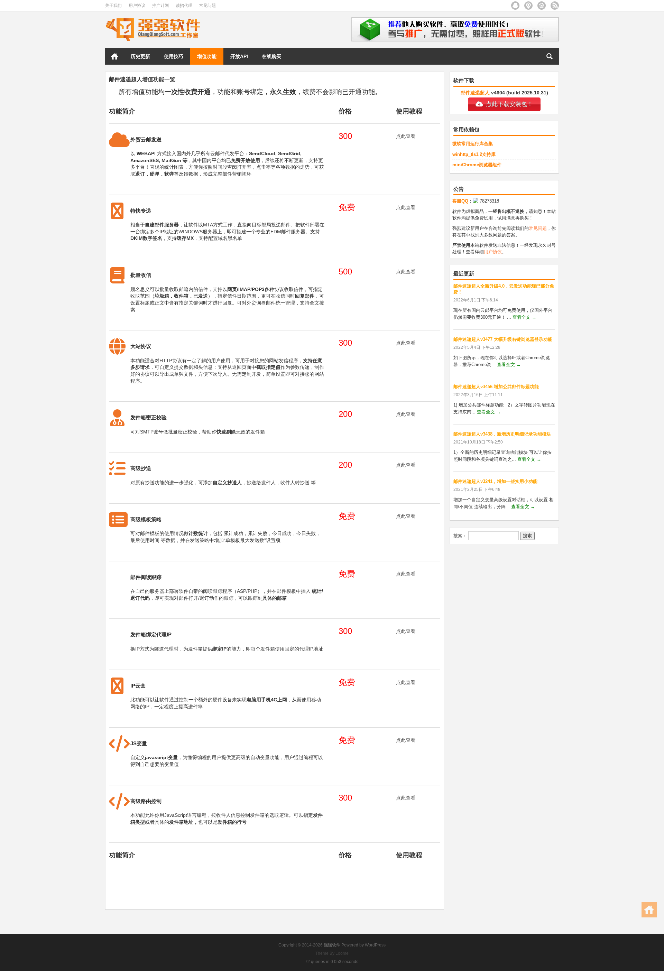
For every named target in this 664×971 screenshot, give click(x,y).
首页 (114, 56)
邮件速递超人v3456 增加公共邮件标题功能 (496, 386)
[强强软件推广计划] (455, 19)
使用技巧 (173, 56)
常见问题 (207, 5)
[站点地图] (528, 5)
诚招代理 (184, 5)
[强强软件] (153, 19)
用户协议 (137, 5)
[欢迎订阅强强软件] (555, 5)
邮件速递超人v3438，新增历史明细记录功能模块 (502, 434)
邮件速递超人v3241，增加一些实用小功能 (495, 481)
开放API (239, 56)
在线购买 (271, 56)
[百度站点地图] (541, 5)
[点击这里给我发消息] (475, 201)
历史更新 (140, 56)
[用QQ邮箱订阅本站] (515, 5)
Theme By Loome (332, 953)
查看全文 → (524, 317)
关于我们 (113, 5)
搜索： (460, 535)
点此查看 (405, 136)
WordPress (375, 945)
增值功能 (206, 56)
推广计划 (160, 5)
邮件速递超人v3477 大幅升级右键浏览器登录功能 (502, 339)
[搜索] (549, 56)
